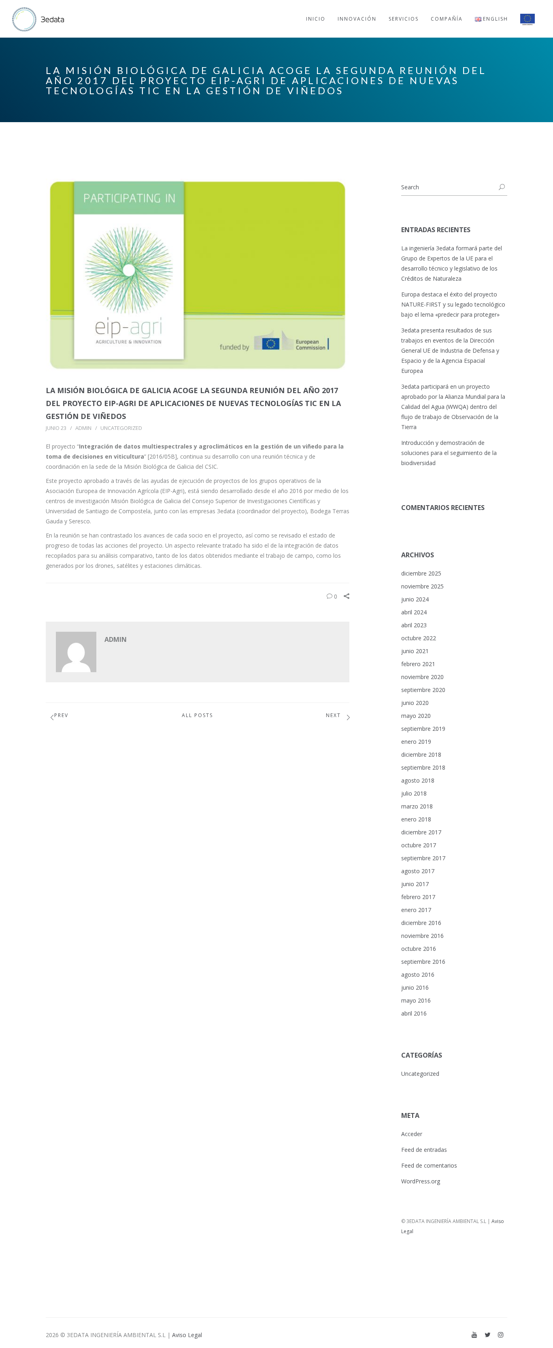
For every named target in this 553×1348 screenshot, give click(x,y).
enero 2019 (416, 741)
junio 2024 (415, 599)
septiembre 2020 (423, 690)
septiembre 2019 (423, 728)
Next (333, 715)
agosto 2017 (417, 871)
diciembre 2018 (421, 754)
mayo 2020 (416, 715)
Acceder (411, 1134)
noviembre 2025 (422, 586)
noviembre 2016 (422, 936)
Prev (61, 715)
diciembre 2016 (421, 923)
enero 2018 (416, 819)
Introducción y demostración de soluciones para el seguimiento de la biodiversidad (449, 453)
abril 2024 (414, 612)
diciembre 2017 (421, 832)
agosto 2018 (417, 780)
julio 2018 (414, 793)
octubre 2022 (418, 638)
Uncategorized (121, 428)
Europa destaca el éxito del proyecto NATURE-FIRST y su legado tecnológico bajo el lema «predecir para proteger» (453, 304)
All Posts (197, 715)
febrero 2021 (418, 664)
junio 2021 (415, 651)
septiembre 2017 (423, 858)
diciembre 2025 (421, 573)
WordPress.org (420, 1181)
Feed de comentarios (429, 1165)
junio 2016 (415, 987)
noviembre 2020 (422, 677)
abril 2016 (414, 1013)
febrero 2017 (418, 897)
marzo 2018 (417, 806)
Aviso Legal (187, 1335)
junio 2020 (415, 703)
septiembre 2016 (423, 961)
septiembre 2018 (423, 767)
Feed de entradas (424, 1149)
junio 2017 (415, 884)
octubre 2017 (418, 845)
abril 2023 (414, 625)
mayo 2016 (416, 1000)
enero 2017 (416, 910)
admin (83, 428)
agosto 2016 (417, 974)
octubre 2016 (418, 948)
